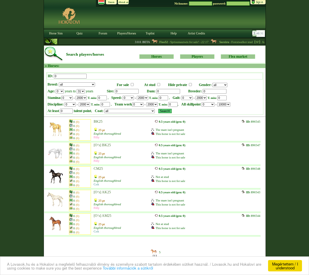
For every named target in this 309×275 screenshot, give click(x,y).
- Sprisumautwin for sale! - (180, 42)
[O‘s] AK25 (102, 192)
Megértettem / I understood (285, 265)
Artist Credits (196, 33)
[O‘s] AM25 (102, 216)
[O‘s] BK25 (102, 145)
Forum (103, 33)
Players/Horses (126, 33)
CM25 (98, 168)
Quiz (79, 33)
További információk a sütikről (128, 268)
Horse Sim (56, 33)
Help (174, 33)
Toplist (150, 33)
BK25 (98, 121)
